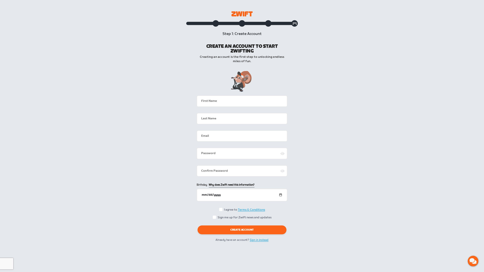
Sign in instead (259, 240)
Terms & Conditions (251, 210)
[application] (473, 261)
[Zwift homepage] (242, 13)
